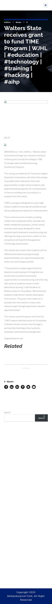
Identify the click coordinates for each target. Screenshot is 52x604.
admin (7, 22)
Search (7, 412)
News (18, 22)
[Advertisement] (26, 463)
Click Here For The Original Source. (21, 353)
